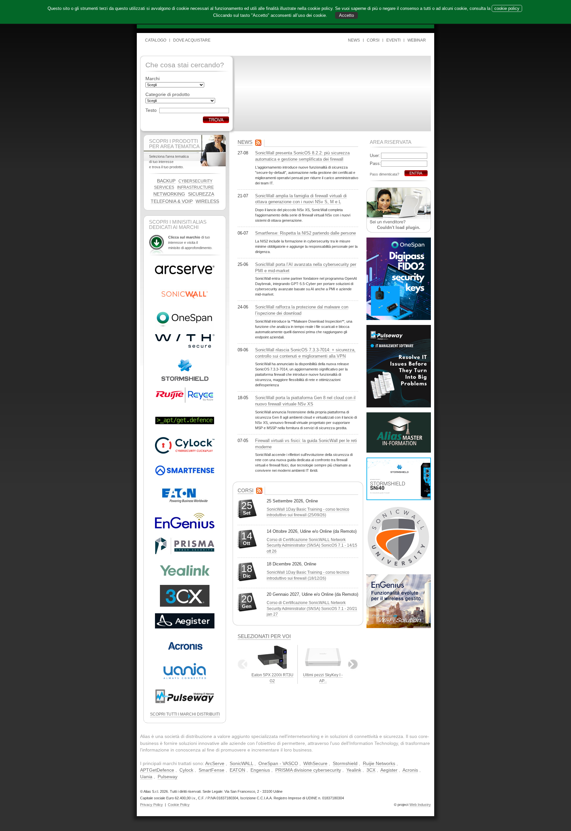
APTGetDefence (157, 770)
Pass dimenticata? (384, 174)
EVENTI (393, 40)
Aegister (389, 770)
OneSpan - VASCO (278, 763)
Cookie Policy (179, 805)
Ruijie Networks (379, 763)
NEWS (354, 40)
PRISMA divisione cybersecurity (308, 770)
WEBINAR (416, 40)
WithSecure (315, 763)
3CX (370, 770)
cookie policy (506, 8)
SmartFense (211, 770)
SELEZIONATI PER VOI (264, 636)
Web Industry (420, 805)
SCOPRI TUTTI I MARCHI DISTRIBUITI (185, 714)
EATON (237, 770)
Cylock (186, 770)
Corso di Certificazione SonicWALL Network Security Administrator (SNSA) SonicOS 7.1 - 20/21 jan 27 (312, 608)
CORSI (373, 40)
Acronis (410, 770)
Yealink (353, 770)
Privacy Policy (151, 805)
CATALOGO (155, 40)
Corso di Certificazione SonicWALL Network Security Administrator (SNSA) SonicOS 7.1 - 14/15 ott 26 (312, 545)
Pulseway (167, 776)
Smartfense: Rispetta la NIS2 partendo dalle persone (305, 233)
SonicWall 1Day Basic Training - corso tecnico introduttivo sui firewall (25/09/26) (308, 512)
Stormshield (345, 763)
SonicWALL (241, 763)
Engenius (260, 770)
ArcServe (214, 763)
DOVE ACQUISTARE (191, 40)
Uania (146, 776)
